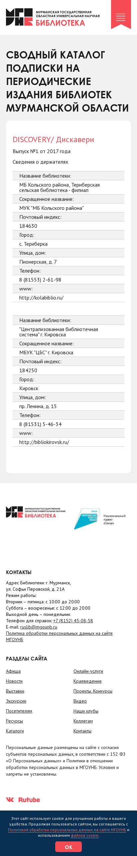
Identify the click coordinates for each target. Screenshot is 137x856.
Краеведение (87, 681)
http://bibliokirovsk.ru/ (44, 442)
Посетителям (19, 711)
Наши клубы (85, 711)
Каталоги (15, 731)
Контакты (82, 731)
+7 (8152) (73, 621)
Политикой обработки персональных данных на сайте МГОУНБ (67, 829)
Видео (80, 701)
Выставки (15, 691)
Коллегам (83, 721)
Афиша (13, 671)
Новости (14, 681)
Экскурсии (16, 701)
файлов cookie (84, 835)
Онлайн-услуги (88, 671)
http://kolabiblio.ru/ (41, 297)
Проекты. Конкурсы (92, 691)
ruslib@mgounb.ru (38, 627)
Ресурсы (14, 721)
